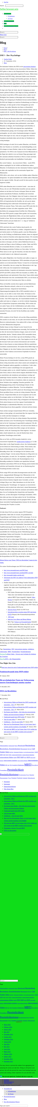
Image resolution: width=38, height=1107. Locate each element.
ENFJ (1, 755)
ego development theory (28, 752)
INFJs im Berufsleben (8, 691)
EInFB (36, 752)
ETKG (10, 754)
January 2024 (7, 1029)
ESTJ (7, 754)
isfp (8, 765)
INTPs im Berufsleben (10, 830)
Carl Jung (11, 752)
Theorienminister (4, 778)
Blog (5, 63)
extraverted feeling (17, 755)
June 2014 (6, 1044)
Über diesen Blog (8, 789)
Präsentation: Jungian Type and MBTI (14, 828)
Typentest (13, 778)
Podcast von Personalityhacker (22, 622)
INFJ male (11, 617)
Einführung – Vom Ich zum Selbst (13, 722)
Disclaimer (7, 781)
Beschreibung (7, 649)
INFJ (12, 649)
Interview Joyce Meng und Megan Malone (19, 619)
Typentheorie (8, 1088)
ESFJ (4, 754)
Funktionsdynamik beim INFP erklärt (14, 672)
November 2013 (8, 1061)
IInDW (15, 757)
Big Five (29, 748)
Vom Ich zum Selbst (9, 719)
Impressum (7, 784)
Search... (2, 5)
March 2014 (7, 1051)
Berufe (16, 745)
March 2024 (7, 1024)
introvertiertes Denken (23, 760)
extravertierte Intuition (28, 755)
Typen (9, 778)
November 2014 (8, 1034)
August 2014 (7, 1042)
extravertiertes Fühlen (6, 757)
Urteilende (25, 778)
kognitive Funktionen (18, 765)
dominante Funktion (18, 752)
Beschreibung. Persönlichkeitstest (10, 749)
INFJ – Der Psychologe (10, 51)
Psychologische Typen (24, 774)
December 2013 (8, 1059)
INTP (28, 757)
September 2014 (8, 1039)
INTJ (25, 757)
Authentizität (11, 745)
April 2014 (7, 1049)
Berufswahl (21, 745)
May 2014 (6, 1046)
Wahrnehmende (31, 778)
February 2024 (8, 1027)
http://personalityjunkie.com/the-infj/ (14, 575)
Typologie (19, 778)
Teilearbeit (31, 774)
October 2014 (7, 1037)
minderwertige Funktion (23, 441)
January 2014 (7, 1056)
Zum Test (6, 2)
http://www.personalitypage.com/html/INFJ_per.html (18, 572)
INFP (22, 757)
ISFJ (6, 765)
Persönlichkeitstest (26, 651)
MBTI (9, 651)
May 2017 (6, 1032)
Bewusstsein (24, 749)
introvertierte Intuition (29, 66)
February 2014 (8, 1054)
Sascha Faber (8, 59)
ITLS (11, 765)
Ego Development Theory (12, 1102)
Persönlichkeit (16, 651)
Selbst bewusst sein (9, 9)
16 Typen (11, 1094)
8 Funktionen (12, 1091)
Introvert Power (12, 609)
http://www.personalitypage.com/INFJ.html (16, 570)
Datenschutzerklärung (10, 786)
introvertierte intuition (21, 649)
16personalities (4, 745)
